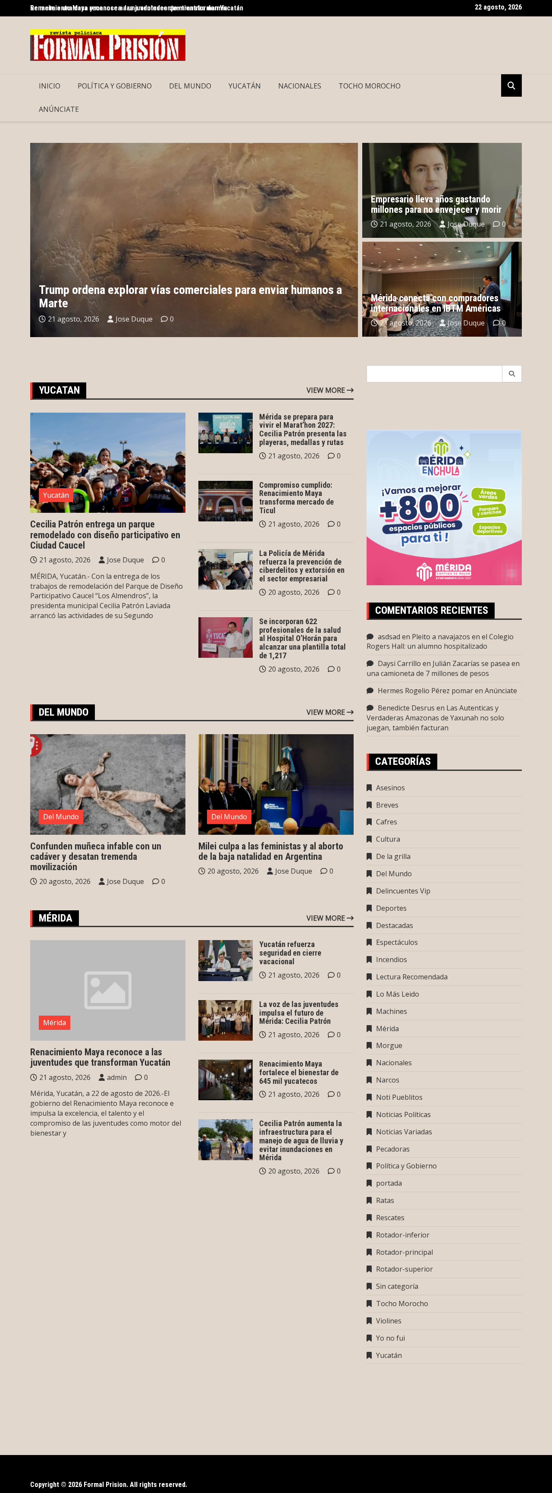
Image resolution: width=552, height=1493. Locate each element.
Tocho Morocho (370, 86)
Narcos (387, 1080)
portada (389, 1183)
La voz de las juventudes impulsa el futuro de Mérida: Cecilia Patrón (299, 1013)
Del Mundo (190, 86)
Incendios (391, 959)
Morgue (389, 1045)
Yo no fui (390, 1338)
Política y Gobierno (115, 86)
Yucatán (245, 86)
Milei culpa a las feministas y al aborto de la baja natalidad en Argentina (270, 851)
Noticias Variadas (404, 1131)
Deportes (391, 908)
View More (327, 390)
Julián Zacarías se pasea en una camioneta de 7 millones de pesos (443, 668)
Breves (387, 805)
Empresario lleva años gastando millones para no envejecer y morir (436, 204)
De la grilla (393, 856)
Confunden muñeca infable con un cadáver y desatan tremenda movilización (95, 856)
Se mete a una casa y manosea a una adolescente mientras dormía (128, 8)
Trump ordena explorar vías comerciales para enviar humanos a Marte (190, 296)
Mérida (54, 1022)
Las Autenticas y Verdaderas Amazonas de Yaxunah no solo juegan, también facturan (435, 717)
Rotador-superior (404, 1269)
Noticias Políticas (403, 1114)
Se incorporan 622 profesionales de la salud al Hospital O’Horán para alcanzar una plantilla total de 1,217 (302, 638)
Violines (388, 1321)
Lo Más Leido (397, 994)
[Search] (512, 373)
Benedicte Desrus (406, 708)
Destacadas (394, 925)
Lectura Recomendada (412, 977)
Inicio (49, 86)
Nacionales (299, 86)
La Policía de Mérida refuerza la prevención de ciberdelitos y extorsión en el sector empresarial (302, 566)
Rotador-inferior (403, 1235)
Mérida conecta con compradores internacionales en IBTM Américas (436, 303)
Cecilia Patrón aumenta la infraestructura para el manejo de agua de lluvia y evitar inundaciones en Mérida (301, 1140)
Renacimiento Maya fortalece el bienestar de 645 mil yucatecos (299, 1072)
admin (117, 1077)
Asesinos (390, 787)
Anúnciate (59, 109)
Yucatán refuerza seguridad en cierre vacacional (290, 953)
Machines (391, 1011)
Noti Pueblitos (399, 1097)
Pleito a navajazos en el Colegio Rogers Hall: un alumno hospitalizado (440, 641)
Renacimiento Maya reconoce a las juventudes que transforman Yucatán (100, 1057)
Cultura (388, 839)
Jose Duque (134, 319)
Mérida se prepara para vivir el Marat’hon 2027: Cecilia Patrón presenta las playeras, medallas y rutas (303, 429)
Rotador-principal (404, 1252)
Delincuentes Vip (403, 891)
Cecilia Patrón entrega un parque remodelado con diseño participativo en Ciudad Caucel (105, 534)
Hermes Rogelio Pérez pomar (425, 690)
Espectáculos (397, 942)
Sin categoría (397, 1286)
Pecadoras (393, 1149)
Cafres (386, 822)
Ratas (385, 1200)
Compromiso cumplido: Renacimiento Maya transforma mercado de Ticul (296, 497)
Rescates (390, 1217)
